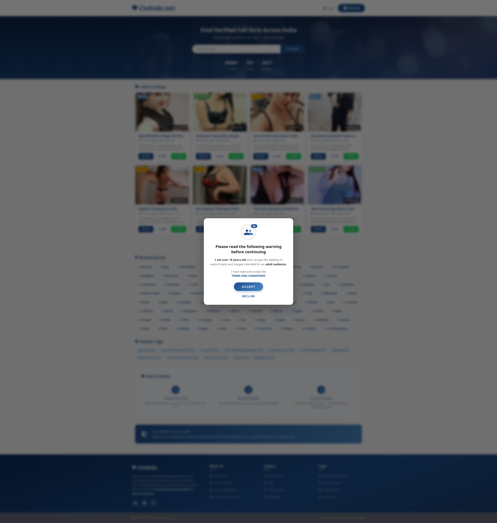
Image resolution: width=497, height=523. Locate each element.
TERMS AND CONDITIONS (248, 276)
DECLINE (248, 296)
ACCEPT (248, 286)
